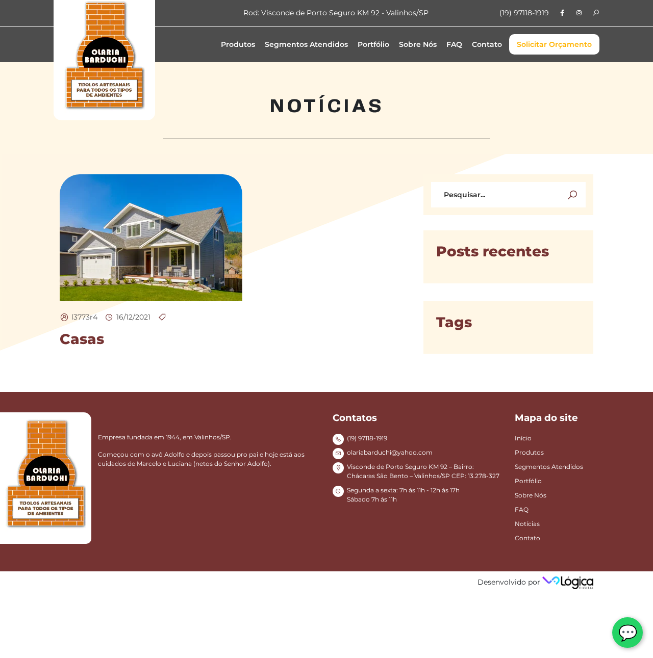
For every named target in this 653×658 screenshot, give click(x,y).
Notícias (527, 524)
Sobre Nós (418, 44)
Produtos (238, 44)
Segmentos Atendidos (306, 44)
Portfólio (373, 44)
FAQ (454, 44)
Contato (487, 44)
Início (523, 438)
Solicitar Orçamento (554, 44)
